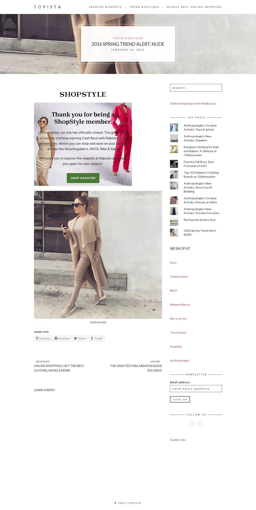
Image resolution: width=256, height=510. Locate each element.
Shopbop (176, 346)
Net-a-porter (178, 318)
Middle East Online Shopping (194, 7)
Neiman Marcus (180, 304)
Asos (173, 262)
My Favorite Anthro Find (199, 219)
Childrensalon (179, 276)
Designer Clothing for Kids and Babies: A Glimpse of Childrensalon (201, 151)
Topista (48, 7)
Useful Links (178, 439)
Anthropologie (179, 360)
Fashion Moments (105, 7)
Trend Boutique (144, 7)
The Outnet (178, 332)
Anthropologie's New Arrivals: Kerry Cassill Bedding (198, 187)
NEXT (174, 290)
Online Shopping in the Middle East (193, 103)
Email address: (180, 382)
